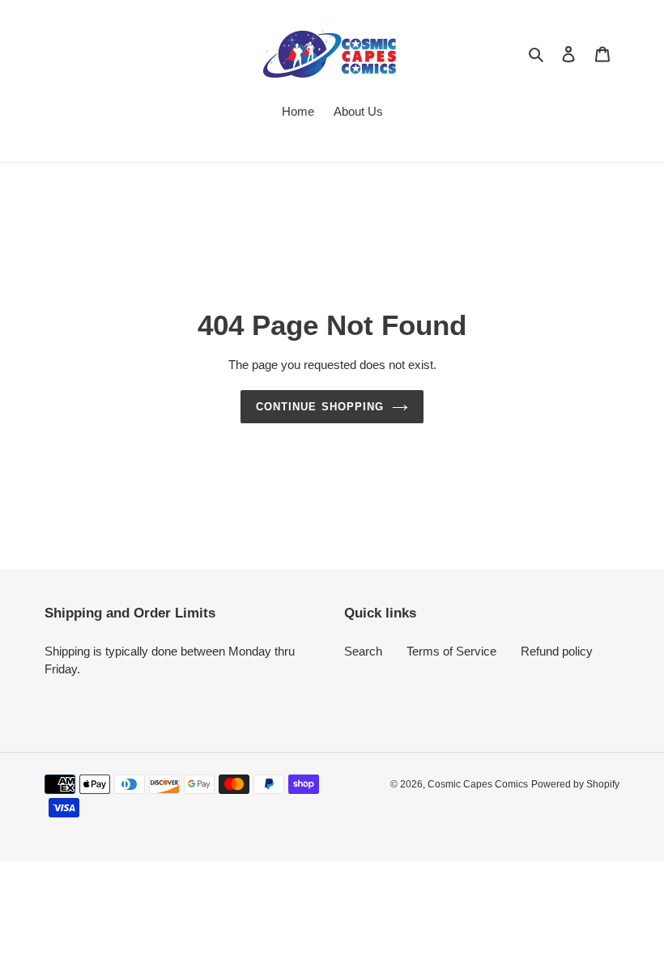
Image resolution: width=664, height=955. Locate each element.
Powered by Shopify (575, 784)
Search (363, 651)
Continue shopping (320, 407)
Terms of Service (451, 651)
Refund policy (557, 651)
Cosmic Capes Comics (478, 784)
